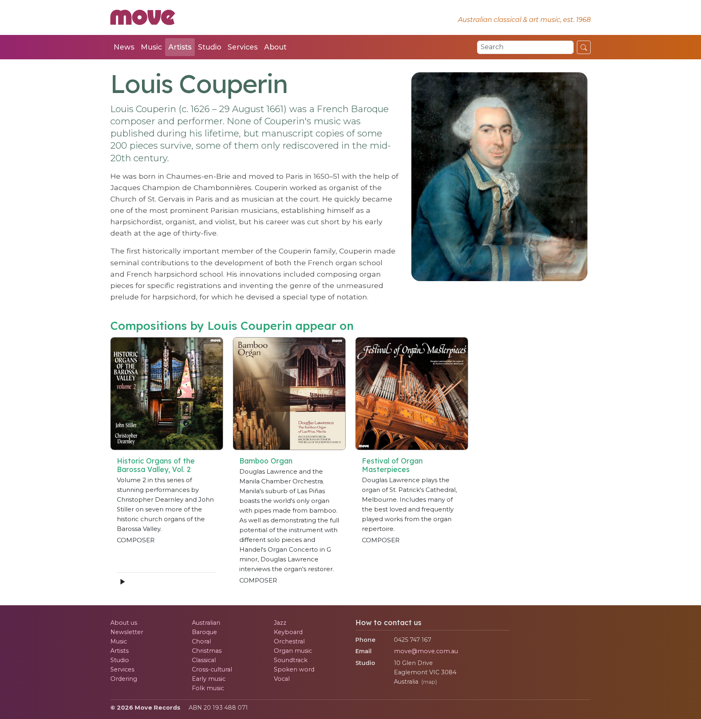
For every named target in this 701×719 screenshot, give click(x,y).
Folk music (208, 688)
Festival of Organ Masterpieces (392, 465)
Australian (206, 622)
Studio (209, 47)
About (275, 47)
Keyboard (288, 632)
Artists (179, 47)
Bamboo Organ (265, 460)
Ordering (123, 678)
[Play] (122, 581)
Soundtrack (290, 660)
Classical (204, 660)
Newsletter (126, 632)
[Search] (584, 47)
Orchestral (289, 641)
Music (151, 47)
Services (243, 47)
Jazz (280, 622)
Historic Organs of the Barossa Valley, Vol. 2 (156, 465)
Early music (209, 678)
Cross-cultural (212, 669)
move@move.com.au (426, 651)
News (124, 47)
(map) (429, 682)
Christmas (206, 650)
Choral (201, 641)
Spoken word (294, 669)
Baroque (204, 632)
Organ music (293, 650)
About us (123, 622)
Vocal (282, 678)
